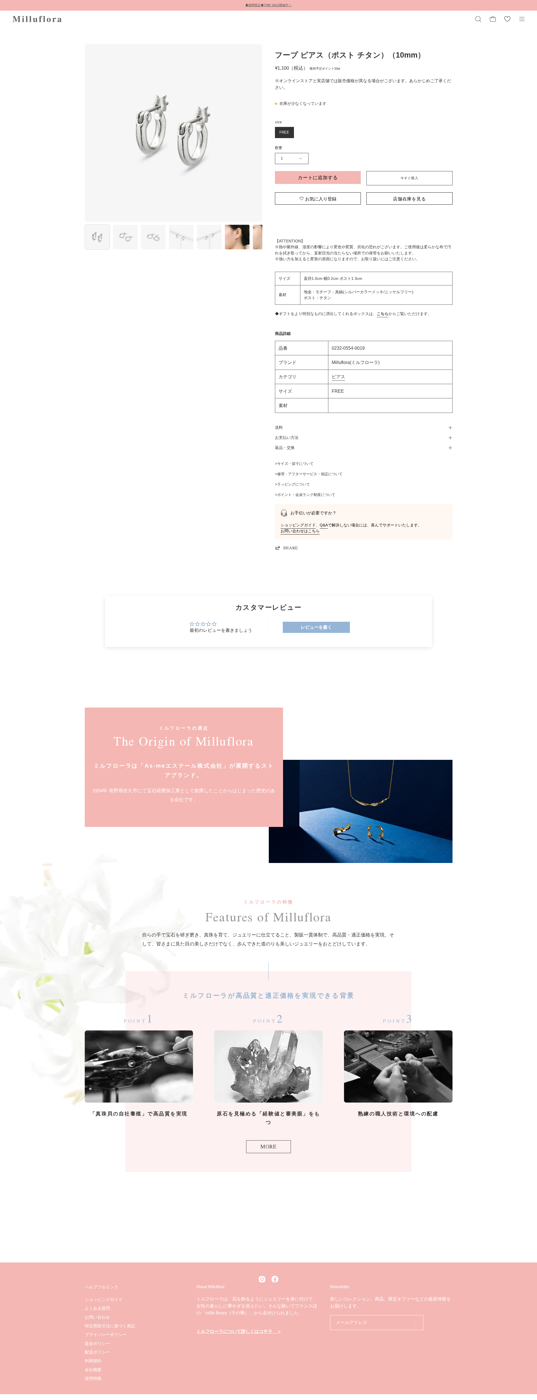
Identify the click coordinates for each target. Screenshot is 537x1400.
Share (290, 547)
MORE (268, 1146)
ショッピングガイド (298, 525)
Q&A (324, 525)
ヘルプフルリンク (101, 1287)
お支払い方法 (286, 438)
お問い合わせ (97, 1316)
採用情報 (93, 1378)
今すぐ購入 (409, 178)
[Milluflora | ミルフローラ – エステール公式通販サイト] (38, 19)
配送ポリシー (97, 1352)
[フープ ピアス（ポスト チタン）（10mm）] (97, 237)
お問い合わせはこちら (300, 531)
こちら (382, 314)
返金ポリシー (97, 1343)
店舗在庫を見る (409, 198)
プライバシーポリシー (106, 1334)
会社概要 (93, 1369)
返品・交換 (285, 448)
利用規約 (93, 1360)
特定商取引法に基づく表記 (110, 1325)
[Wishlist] (507, 19)
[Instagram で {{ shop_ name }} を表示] (262, 1279)
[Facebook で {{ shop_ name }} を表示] (275, 1279)
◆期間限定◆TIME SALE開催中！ (268, 5)
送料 (279, 427)
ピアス (338, 376)
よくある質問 (97, 1308)
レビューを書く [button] (316, 627)
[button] (478, 19)
